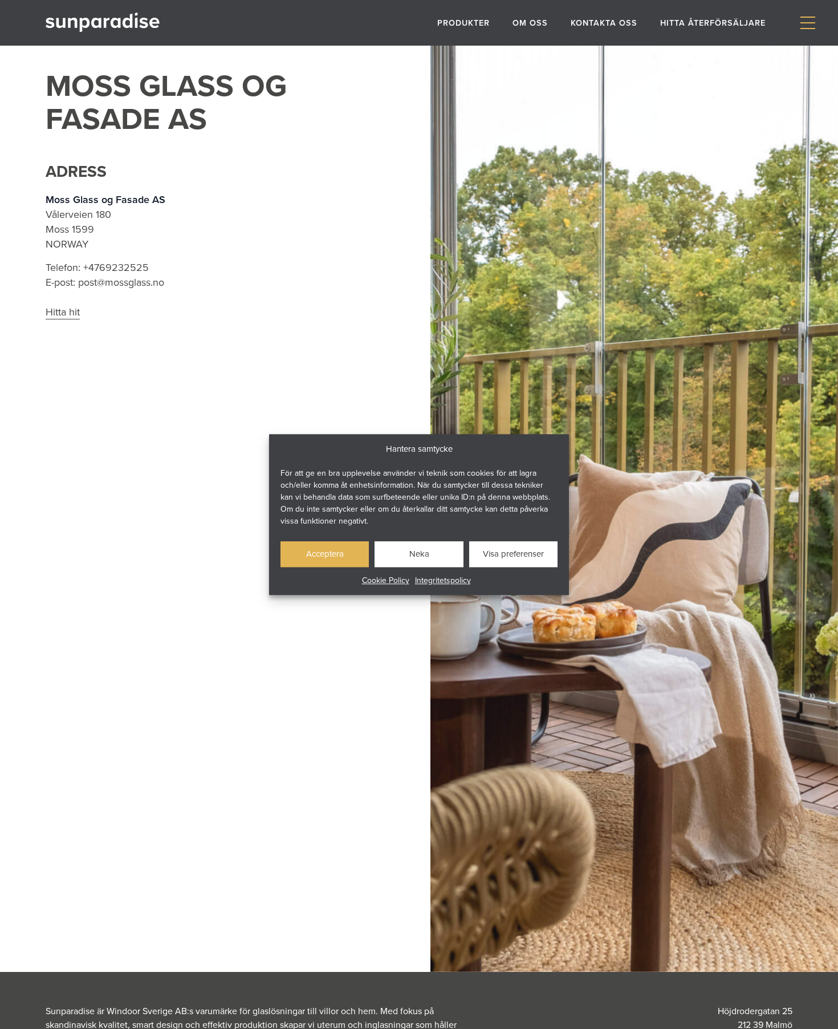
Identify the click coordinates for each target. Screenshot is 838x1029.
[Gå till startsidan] (103, 23)
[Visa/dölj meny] (807, 23)
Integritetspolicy (443, 580)
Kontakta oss (604, 23)
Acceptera (325, 554)
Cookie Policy (385, 580)
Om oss (530, 23)
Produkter (463, 23)
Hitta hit (63, 312)
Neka (419, 554)
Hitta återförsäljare (713, 23)
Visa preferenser (513, 554)
